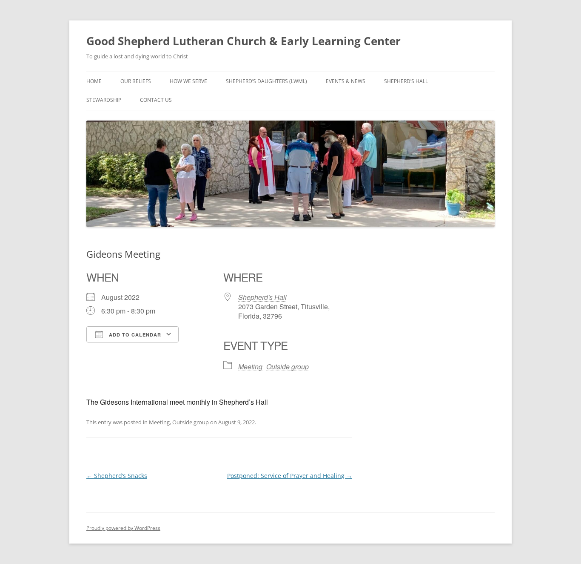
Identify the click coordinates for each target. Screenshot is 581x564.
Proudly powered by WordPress (123, 528)
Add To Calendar (134, 334)
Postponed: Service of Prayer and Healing (289, 476)
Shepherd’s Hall (406, 81)
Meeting (250, 366)
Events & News (345, 81)
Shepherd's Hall (262, 297)
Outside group (287, 366)
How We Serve (188, 81)
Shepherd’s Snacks (116, 476)
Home (94, 81)
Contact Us (156, 100)
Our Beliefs (135, 81)
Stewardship (103, 100)
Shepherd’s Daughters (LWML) (266, 81)
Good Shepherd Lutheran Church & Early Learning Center (243, 41)
